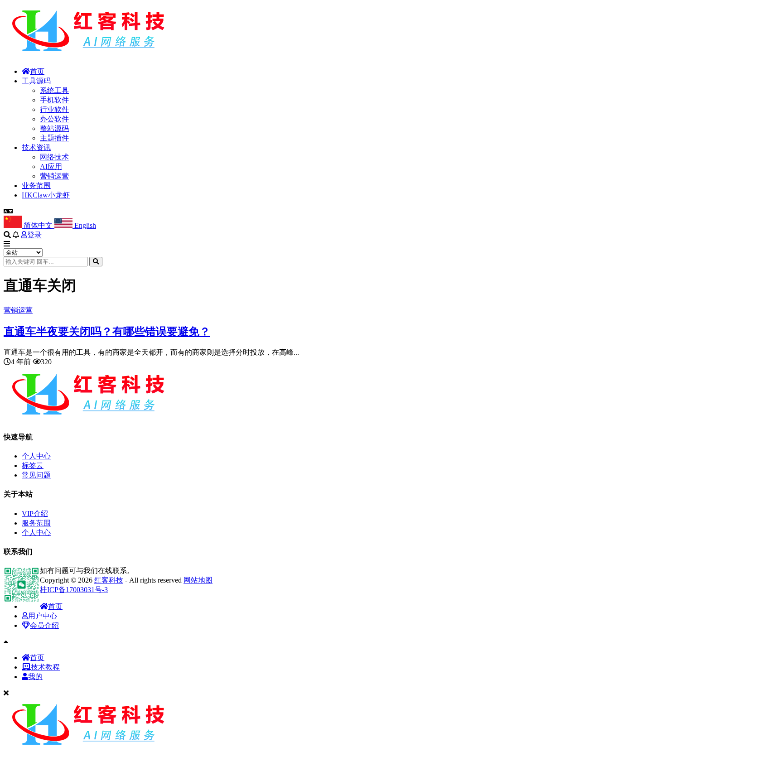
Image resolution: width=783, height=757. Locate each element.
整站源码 (54, 128)
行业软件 (54, 109)
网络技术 (54, 157)
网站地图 (198, 580)
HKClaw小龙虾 (46, 195)
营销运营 (54, 176)
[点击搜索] (95, 261)
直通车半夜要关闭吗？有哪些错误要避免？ (107, 332)
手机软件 (54, 100)
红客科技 (108, 580)
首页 (37, 71)
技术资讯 (36, 147)
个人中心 (36, 456)
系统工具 (54, 90)
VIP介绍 (35, 513)
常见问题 (36, 475)
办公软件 (54, 119)
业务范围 (36, 185)
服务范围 (36, 523)
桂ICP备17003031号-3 (74, 589)
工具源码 (36, 81)
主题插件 (54, 138)
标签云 (33, 465)
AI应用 (51, 166)
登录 (34, 235)
